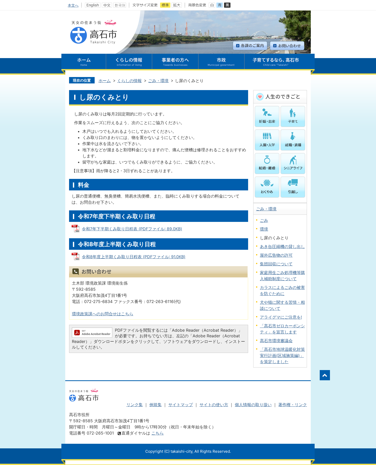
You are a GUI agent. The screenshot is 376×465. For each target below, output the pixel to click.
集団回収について (276, 263)
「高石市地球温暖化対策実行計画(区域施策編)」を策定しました (282, 355)
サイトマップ (180, 404)
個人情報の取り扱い (253, 404)
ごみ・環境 (158, 80)
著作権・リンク (292, 404)
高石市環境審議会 (276, 340)
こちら (157, 433)
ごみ (264, 220)
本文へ (73, 5)
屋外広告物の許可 (276, 255)
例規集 (155, 404)
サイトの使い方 (214, 404)
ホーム (104, 80)
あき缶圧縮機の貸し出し (282, 246)
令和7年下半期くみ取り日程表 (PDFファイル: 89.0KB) (132, 228)
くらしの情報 (129, 80)
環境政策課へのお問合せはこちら (102, 313)
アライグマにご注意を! (281, 317)
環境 (264, 229)
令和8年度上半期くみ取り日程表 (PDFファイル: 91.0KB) (133, 256)
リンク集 (134, 404)
